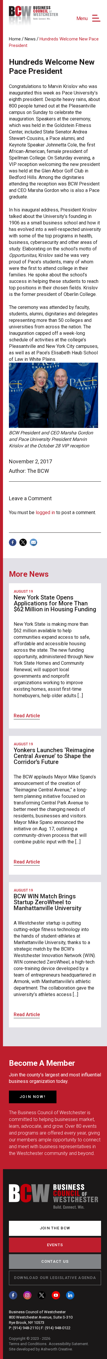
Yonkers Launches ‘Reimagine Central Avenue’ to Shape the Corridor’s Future (54, 756)
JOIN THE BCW (55, 1228)
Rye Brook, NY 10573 (26, 1322)
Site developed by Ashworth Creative (40, 1349)
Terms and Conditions (27, 1344)
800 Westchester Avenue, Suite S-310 (41, 1317)
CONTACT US (55, 1261)
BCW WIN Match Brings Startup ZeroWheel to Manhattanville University (47, 902)
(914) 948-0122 (57, 1328)
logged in (45, 512)
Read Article (27, 715)
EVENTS (55, 1245)
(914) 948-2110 (25, 1328)
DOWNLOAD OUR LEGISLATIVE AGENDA (55, 1277)
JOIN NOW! (33, 1096)
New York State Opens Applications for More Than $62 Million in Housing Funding (55, 603)
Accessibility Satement (68, 1344)
